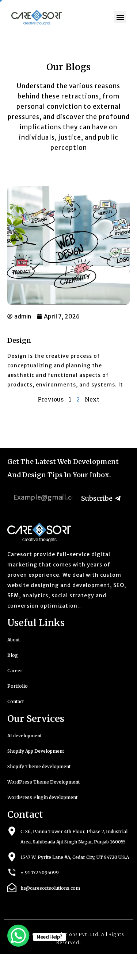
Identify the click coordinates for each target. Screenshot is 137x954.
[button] (120, 17)
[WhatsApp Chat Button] (18, 936)
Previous (51, 399)
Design (19, 340)
